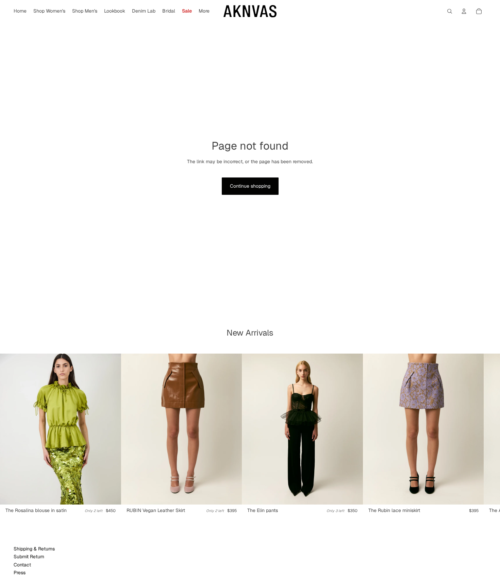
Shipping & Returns (34, 549)
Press (20, 572)
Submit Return (29, 557)
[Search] (449, 11)
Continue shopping (250, 186)
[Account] (463, 11)
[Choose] (110, 494)
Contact (22, 565)
